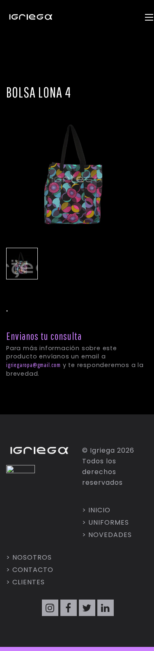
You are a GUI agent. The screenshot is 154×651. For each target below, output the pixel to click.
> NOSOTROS (29, 557)
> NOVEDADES (107, 534)
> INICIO (96, 510)
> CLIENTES (25, 582)
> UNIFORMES (105, 522)
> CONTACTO (29, 569)
